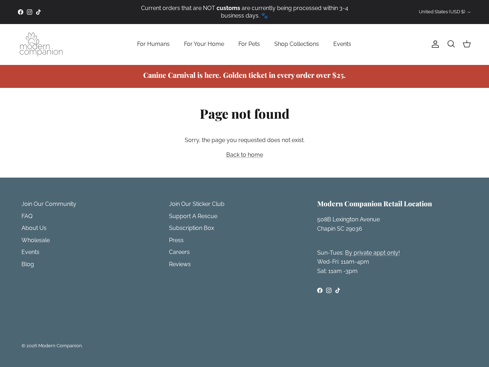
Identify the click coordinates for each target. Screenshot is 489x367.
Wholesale (35, 240)
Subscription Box (191, 228)
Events (342, 44)
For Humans (153, 44)
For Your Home (204, 44)
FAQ (27, 216)
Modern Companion (60, 345)
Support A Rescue (193, 216)
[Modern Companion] (41, 44)
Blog (27, 264)
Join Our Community (48, 204)
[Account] (434, 44)
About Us (34, 228)
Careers (179, 252)
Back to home (244, 154)
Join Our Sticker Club (196, 204)
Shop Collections (296, 44)
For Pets (249, 44)
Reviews (180, 264)
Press (176, 240)
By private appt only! (372, 252)
